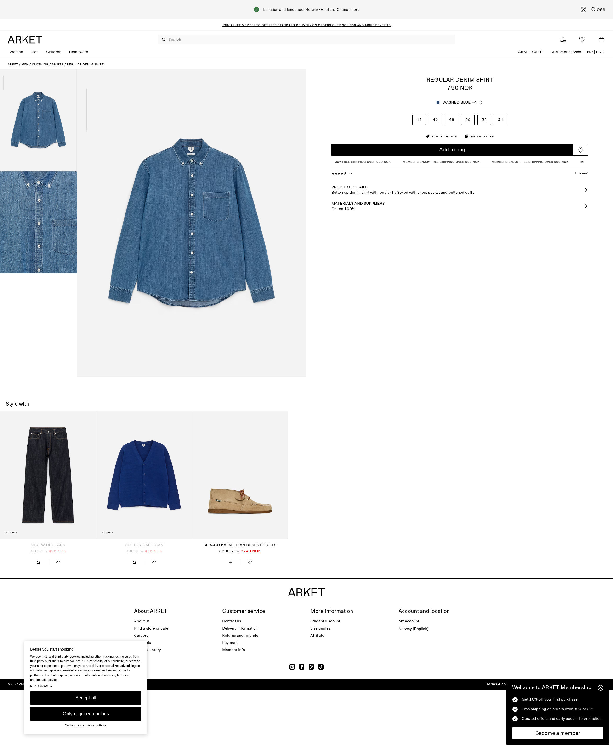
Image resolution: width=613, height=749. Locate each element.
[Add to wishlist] (580, 149)
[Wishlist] (582, 39)
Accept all (85, 697)
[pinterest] (311, 667)
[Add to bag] (230, 562)
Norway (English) (413, 629)
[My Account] (563, 39)
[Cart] (601, 39)
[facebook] (302, 667)
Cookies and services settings (86, 725)
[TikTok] (321, 667)
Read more (41, 686)
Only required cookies (86, 713)
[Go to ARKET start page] (25, 39)
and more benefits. (373, 25)
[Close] (600, 688)
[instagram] (292, 667)
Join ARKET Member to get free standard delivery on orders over (282, 25)
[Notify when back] (38, 562)
